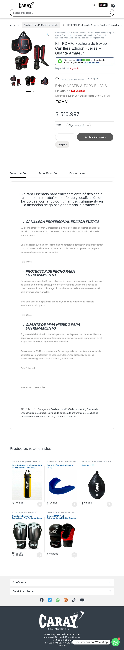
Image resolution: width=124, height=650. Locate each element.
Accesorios (52, 461)
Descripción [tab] (18, 173)
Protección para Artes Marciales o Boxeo (61, 462)
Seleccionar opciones (36, 555)
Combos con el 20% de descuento (41, 25)
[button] (48, 34)
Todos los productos (95, 38)
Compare (94, 78)
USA (104, 5)
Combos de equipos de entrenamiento (79, 35)
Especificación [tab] (48, 173)
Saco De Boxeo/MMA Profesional (26, 461)
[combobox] (57, 12)
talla (58, 124)
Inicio (12, 25)
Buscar (109, 12)
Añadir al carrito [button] (39, 504)
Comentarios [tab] (77, 173)
